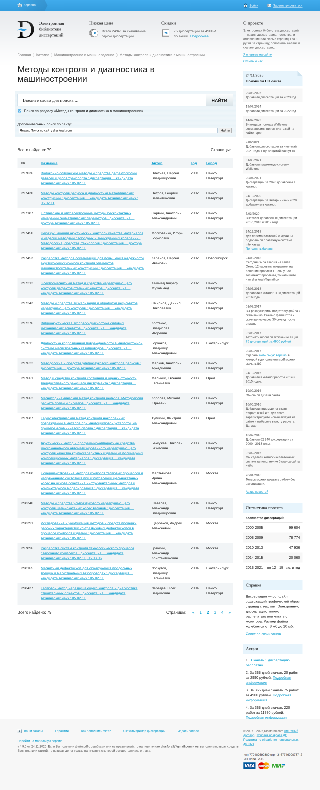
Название (49, 163)
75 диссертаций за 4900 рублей (268, 341)
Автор (157, 163)
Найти (219, 100)
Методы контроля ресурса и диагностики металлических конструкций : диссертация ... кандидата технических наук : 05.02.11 (89, 198)
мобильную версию (272, 355)
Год (194, 163)
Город (211, 163)
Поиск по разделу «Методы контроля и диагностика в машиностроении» (83, 111)
